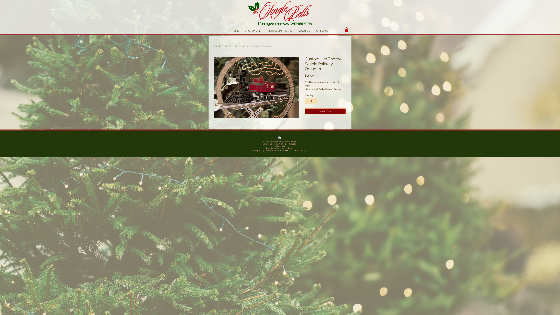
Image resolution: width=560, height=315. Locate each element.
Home (217, 46)
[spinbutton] (311, 101)
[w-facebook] (279, 137)
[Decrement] (307, 101)
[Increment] (316, 101)
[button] (347, 29)
